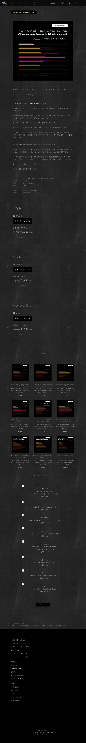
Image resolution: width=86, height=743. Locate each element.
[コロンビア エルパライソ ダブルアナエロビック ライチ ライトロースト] (65, 408)
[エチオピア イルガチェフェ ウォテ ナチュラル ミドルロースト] (20, 372)
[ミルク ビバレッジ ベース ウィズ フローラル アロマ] (20, 408)
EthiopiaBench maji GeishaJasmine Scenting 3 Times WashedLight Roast (44, 492)
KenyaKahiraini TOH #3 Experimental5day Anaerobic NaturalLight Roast (44, 548)
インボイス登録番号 (17, 675)
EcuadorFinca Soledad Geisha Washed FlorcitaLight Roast (44, 520)
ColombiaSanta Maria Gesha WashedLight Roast (44, 507)
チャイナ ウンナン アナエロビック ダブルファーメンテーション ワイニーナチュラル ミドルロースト (38, 625)
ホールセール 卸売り (17, 679)
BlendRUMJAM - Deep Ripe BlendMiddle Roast (44, 589)
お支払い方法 (15, 665)
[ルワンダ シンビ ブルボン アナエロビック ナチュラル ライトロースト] (43, 372)
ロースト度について (17, 650)
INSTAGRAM (15, 687)
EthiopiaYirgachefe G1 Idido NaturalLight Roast (44, 562)
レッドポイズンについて (18, 643)
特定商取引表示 (16, 668)
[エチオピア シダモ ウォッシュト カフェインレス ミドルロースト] (20, 444)
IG (69, 3)
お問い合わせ (15, 701)
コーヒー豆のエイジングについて (21, 653)
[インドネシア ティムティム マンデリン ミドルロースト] (43, 444)
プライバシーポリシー (18, 697)
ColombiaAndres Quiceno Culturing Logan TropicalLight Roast (44, 533)
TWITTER (14, 684)
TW (62, 3)
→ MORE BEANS (43, 605)
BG (82, 3)
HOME (9, 623)
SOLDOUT (23, 623)
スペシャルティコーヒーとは (20, 647)
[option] (43, 51)
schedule (53, 3)
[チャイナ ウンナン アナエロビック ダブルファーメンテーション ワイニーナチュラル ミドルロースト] (43, 408)
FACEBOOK (15, 690)
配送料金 (14, 662)
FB (76, 3)
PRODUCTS (16, 623)
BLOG (13, 694)
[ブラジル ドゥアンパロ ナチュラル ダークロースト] (65, 444)
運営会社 (14, 672)
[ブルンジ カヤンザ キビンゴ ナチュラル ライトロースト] (65, 372)
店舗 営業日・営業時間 (18, 640)
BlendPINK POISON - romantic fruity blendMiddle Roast (44, 575)
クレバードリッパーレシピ (19, 657)
